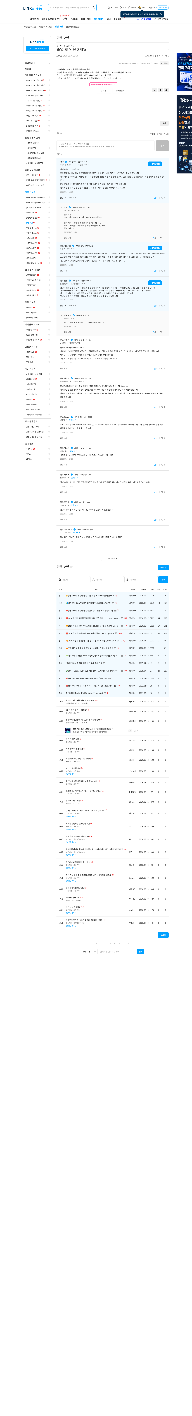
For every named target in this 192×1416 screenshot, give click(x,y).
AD (130, 731)
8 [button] (124, 943)
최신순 (166, 134)
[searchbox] (117, 951)
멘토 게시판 (99, 19)
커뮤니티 (74, 19)
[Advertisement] (113, 107)
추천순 (152, 134)
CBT (65, 18)
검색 (163, 579)
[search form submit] (93, 7)
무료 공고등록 (163, 19)
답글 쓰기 (72, 198)
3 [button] (100, 943)
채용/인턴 (34, 19)
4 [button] (105, 943)
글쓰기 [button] (163, 567)
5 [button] (110, 943)
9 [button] (128, 943)
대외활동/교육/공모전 (51, 19)
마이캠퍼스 (118, 19)
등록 (162, 146)
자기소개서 (86, 19)
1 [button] (91, 943)
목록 (164, 123)
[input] (105, 145)
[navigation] (37, 69)
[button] (87, 943)
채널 (109, 19)
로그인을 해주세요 (37, 48)
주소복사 (164, 63)
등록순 (159, 134)
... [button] (133, 943)
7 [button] (119, 943)
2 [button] (96, 943)
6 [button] (114, 943)
